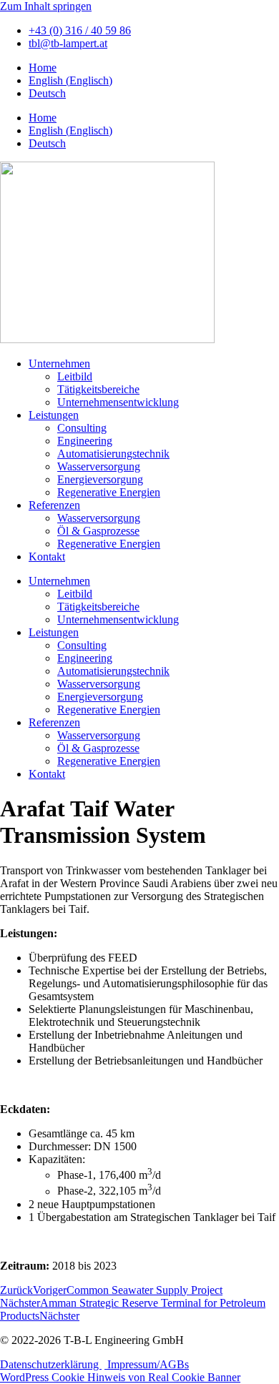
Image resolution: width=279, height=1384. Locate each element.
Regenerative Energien (108, 492)
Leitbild (74, 376)
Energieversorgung (100, 479)
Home (43, 67)
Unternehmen (59, 363)
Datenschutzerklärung (51, 1364)
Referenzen (54, 505)
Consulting (82, 428)
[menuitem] (70, 80)
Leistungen (54, 415)
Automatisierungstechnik (113, 454)
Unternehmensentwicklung (118, 402)
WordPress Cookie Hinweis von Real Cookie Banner (120, 1377)
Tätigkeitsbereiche (98, 389)
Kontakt (47, 556)
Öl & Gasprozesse (98, 531)
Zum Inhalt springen (46, 6)
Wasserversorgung (98, 466)
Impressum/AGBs (146, 1364)
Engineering (84, 441)
